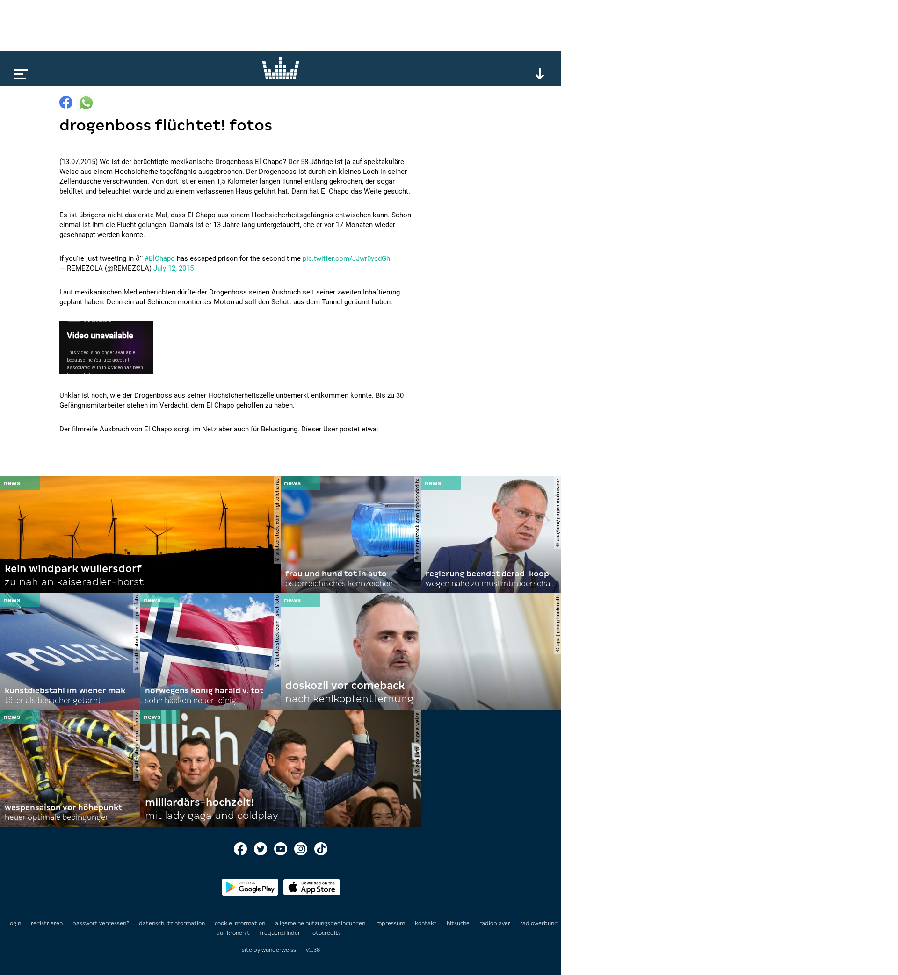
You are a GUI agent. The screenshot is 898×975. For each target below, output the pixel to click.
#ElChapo (160, 258)
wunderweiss (278, 949)
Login (14, 923)
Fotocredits (325, 933)
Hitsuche (459, 923)
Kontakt (426, 923)
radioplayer (495, 923)
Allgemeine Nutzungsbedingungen (321, 923)
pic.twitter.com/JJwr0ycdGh (346, 258)
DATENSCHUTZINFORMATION (172, 923)
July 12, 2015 (173, 268)
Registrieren (47, 923)
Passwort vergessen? (100, 923)
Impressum (390, 923)
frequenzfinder (281, 933)
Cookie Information (241, 923)
